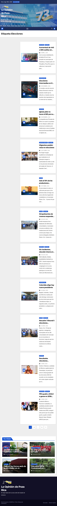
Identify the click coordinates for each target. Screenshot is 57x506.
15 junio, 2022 (44, 325)
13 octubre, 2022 (45, 150)
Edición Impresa (52, 502)
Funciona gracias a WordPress (8, 502)
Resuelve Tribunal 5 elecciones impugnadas (46, 323)
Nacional (41, 109)
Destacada (42, 391)
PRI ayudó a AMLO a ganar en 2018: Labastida (46, 396)
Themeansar (3, 503)
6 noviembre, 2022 (45, 117)
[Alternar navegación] (27, 29)
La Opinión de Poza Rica (7, 13)
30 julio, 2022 (44, 219)
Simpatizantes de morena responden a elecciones (46, 216)
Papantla (41, 246)
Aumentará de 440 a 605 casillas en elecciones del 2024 (46, 49)
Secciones (45, 502)
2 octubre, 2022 (45, 186)
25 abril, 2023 (44, 52)
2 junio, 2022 (44, 399)
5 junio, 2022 (44, 363)
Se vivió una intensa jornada (39, 451)
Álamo (41, 211)
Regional (47, 44)
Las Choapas (34, 464)
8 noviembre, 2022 (45, 86)
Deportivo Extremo (36, 447)
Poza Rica (42, 44)
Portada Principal (43, 142)
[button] (51, 28)
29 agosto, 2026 (9, 454)
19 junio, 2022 (44, 290)
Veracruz (6, 447)
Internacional (43, 78)
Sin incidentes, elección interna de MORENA (46, 252)
